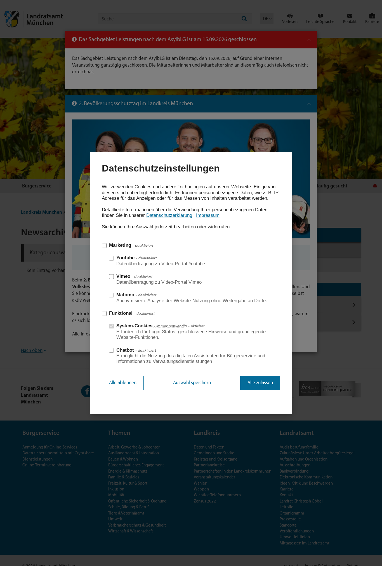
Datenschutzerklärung (169, 215)
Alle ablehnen (122, 383)
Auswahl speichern (192, 383)
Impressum (208, 215)
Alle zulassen (260, 383)
